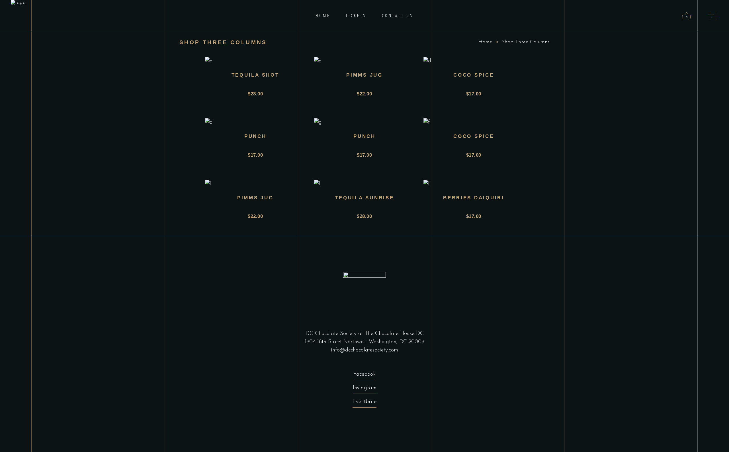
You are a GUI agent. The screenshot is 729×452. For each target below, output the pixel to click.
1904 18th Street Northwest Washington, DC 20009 (364, 342)
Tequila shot (255, 75)
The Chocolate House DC (394, 333)
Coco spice (473, 75)
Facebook (364, 374)
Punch (255, 136)
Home (485, 42)
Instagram (364, 388)
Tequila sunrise (364, 198)
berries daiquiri (473, 198)
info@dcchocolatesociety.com (364, 350)
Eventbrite (364, 401)
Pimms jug (364, 75)
